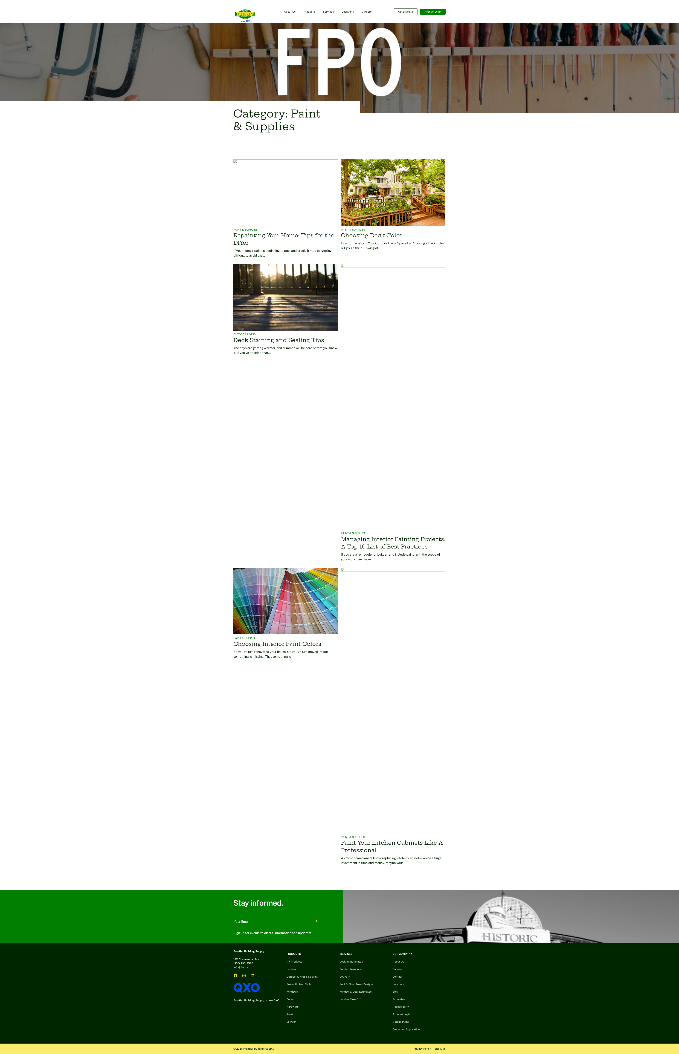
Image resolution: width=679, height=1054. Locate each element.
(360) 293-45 (241, 963)
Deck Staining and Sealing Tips (278, 340)
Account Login (433, 11)
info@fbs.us (240, 967)
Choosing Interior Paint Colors (277, 644)
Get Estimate (405, 11)
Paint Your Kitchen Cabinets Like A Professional (392, 846)
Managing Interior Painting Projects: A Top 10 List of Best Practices (393, 543)
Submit (316, 921)
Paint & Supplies (245, 229)
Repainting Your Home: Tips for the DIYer (283, 239)
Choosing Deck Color (371, 235)
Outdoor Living (244, 334)
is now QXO (272, 1000)
